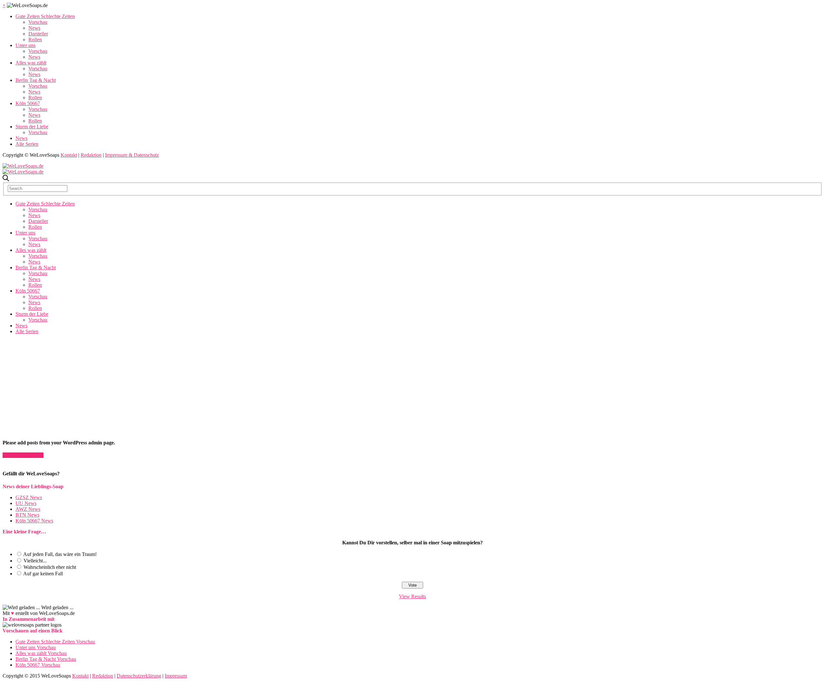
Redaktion (91, 155)
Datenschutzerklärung (139, 676)
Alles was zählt (30, 62)
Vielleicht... (35, 560)
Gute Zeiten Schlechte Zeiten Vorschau (55, 641)
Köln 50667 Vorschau (37, 665)
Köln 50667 (27, 103)
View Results (412, 596)
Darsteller (38, 33)
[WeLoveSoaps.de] (23, 166)
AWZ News (27, 509)
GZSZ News (28, 497)
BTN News (27, 515)
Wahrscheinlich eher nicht (50, 567)
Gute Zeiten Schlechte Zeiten (45, 16)
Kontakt (69, 155)
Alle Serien (26, 144)
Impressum (176, 676)
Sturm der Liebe (31, 126)
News (34, 28)
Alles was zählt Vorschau (41, 653)
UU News (25, 503)
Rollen (35, 39)
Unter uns (25, 45)
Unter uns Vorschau (35, 647)
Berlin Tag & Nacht (35, 80)
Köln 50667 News (34, 520)
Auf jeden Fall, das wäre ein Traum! (60, 554)
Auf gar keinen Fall (43, 573)
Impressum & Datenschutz (132, 155)
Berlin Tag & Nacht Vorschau (45, 659)
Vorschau (37, 22)
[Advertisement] (159, 380)
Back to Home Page (23, 455)
